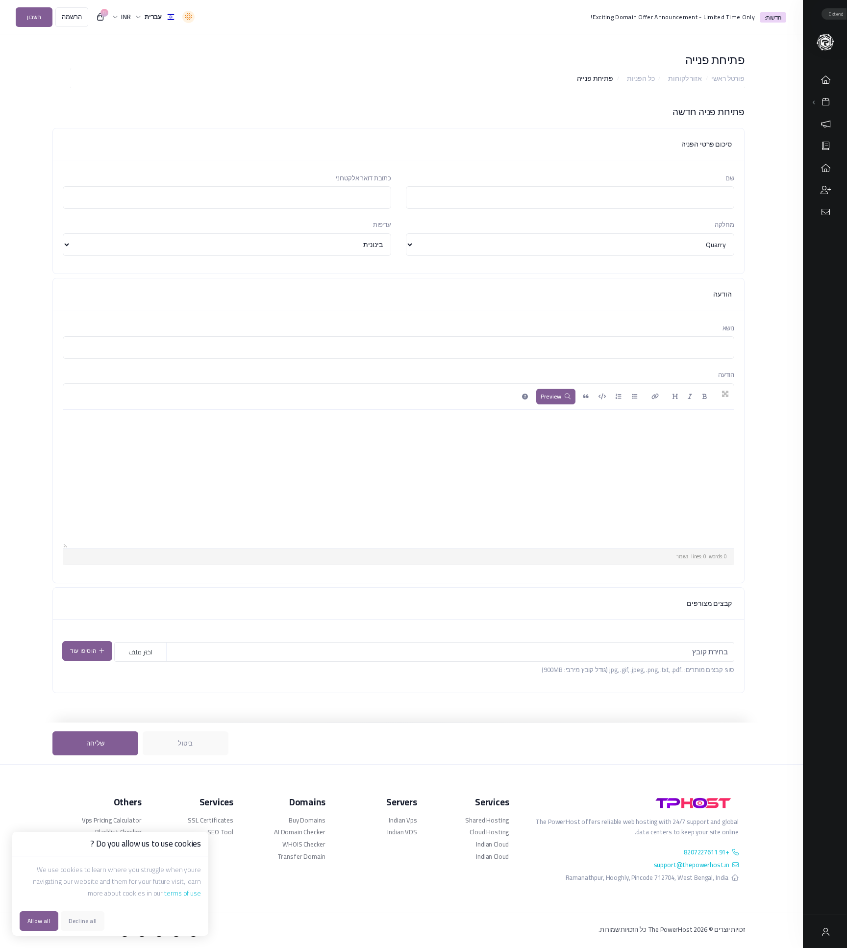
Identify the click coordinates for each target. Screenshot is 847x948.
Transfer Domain (301, 856)
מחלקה (724, 224)
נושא (728, 328)
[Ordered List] (618, 396)
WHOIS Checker (303, 844)
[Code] (602, 396)
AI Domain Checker (299, 832)
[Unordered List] (634, 396)
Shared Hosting (487, 820)
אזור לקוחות (684, 78)
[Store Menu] (826, 102)
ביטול (185, 743)
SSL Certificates (210, 820)
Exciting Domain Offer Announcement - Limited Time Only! (673, 17)
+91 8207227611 (706, 852)
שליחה (95, 743)
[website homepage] (631, 802)
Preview (551, 396)
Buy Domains (307, 820)
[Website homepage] (825, 41)
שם (729, 178)
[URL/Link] (655, 396)
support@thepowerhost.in (692, 865)
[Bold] (704, 396)
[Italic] (690, 396)
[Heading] (675, 396)
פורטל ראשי (728, 78)
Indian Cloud (492, 844)
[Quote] (586, 396)
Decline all (83, 920)
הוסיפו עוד (83, 650)
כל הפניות (641, 78)
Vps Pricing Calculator (111, 820)
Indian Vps (403, 820)
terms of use (182, 893)
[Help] (525, 396)
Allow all (38, 920)
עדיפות (382, 224)
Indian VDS (402, 832)
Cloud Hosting (489, 832)
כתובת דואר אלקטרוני (363, 178)
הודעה (726, 374)
